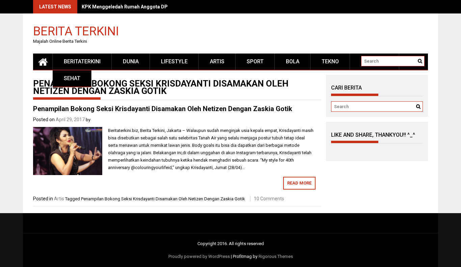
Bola (292, 61)
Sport (255, 61)
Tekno (330, 61)
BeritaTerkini (82, 61)
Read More (299, 183)
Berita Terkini (76, 30)
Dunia (131, 61)
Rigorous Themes (276, 256)
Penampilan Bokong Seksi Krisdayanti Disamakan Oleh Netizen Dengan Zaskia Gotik (162, 109)
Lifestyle (174, 61)
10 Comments (269, 198)
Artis (217, 61)
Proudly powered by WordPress (199, 256)
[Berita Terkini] (43, 62)
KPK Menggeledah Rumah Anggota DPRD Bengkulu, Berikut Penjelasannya (165, 6)
